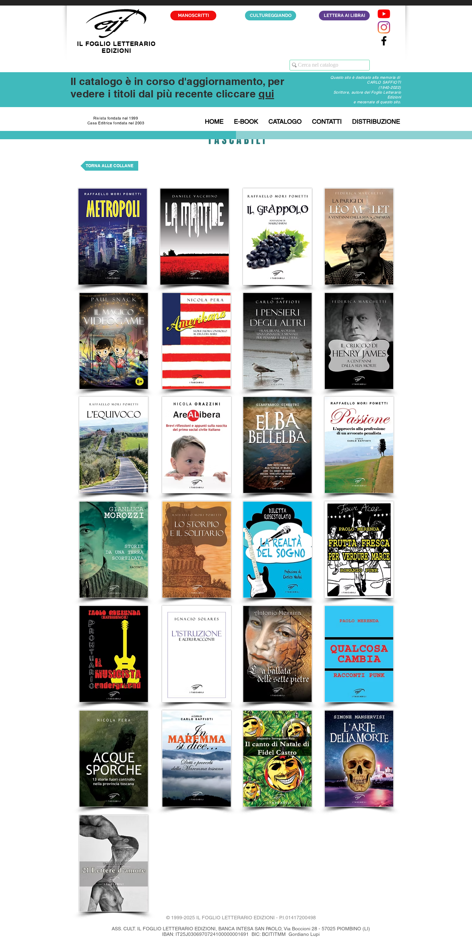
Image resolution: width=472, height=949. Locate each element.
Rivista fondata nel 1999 (115, 118)
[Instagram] (384, 27)
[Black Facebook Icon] (384, 41)
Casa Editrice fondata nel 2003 (115, 123)
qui (266, 93)
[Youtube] (384, 14)
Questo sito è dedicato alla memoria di (365, 77)
